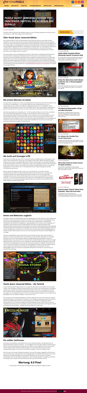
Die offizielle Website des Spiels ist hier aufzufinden (37, 63)
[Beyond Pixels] (14, 2)
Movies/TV (14, 6)
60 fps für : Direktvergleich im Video (70, 82)
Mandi (7, 29)
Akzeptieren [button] (60, 391)
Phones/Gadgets (35, 6)
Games (6, 6)
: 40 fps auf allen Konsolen (70, 109)
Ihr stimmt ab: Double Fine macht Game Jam (68, 137)
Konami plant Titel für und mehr (71, 190)
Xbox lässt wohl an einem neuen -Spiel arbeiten (70, 164)
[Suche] (82, 6)
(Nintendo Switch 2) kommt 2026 (70, 54)
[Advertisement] (29, 377)
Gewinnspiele (58, 6)
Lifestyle (24, 6)
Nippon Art (48, 6)
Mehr (65, 391)
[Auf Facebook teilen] (81, 48)
